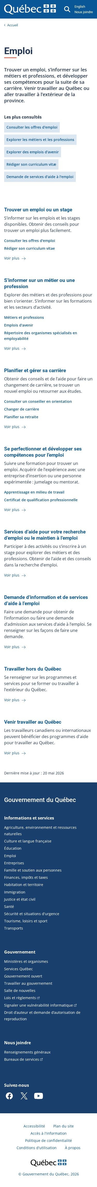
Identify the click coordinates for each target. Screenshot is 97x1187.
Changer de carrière (21, 409)
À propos (72, 1147)
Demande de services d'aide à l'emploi (39, 176)
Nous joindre (83, 12)
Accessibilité (34, 1126)
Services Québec (18, 968)
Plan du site (63, 1126)
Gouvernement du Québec (40, 800)
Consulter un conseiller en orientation (38, 401)
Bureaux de (21, 1059)
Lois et (20, 997)
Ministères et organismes (26, 961)
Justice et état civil (19, 899)
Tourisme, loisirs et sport (25, 920)
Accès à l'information (49, 1133)
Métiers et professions (24, 317)
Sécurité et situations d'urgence (31, 913)
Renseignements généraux (27, 1052)
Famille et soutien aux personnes (33, 870)
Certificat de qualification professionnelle (41, 499)
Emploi (10, 855)
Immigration (14, 892)
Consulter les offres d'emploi (31, 127)
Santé (9, 906)
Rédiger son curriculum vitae (29, 248)
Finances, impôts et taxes (26, 877)
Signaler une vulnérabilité (38, 1005)
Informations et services (29, 818)
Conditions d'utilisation (37, 1147)
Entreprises (14, 862)
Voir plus (12, 258)
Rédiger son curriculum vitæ (31, 164)
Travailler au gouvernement (28, 983)
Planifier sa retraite (21, 416)
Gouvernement (19, 952)
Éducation (12, 848)
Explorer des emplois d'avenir (32, 151)
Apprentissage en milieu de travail (34, 492)
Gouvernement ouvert (23, 976)
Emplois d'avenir (18, 325)
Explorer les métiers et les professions (40, 139)
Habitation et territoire (23, 884)
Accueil (12, 25)
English (79, 7)
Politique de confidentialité (48, 1140)
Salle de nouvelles (19, 990)
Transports (13, 928)
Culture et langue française (27, 841)
